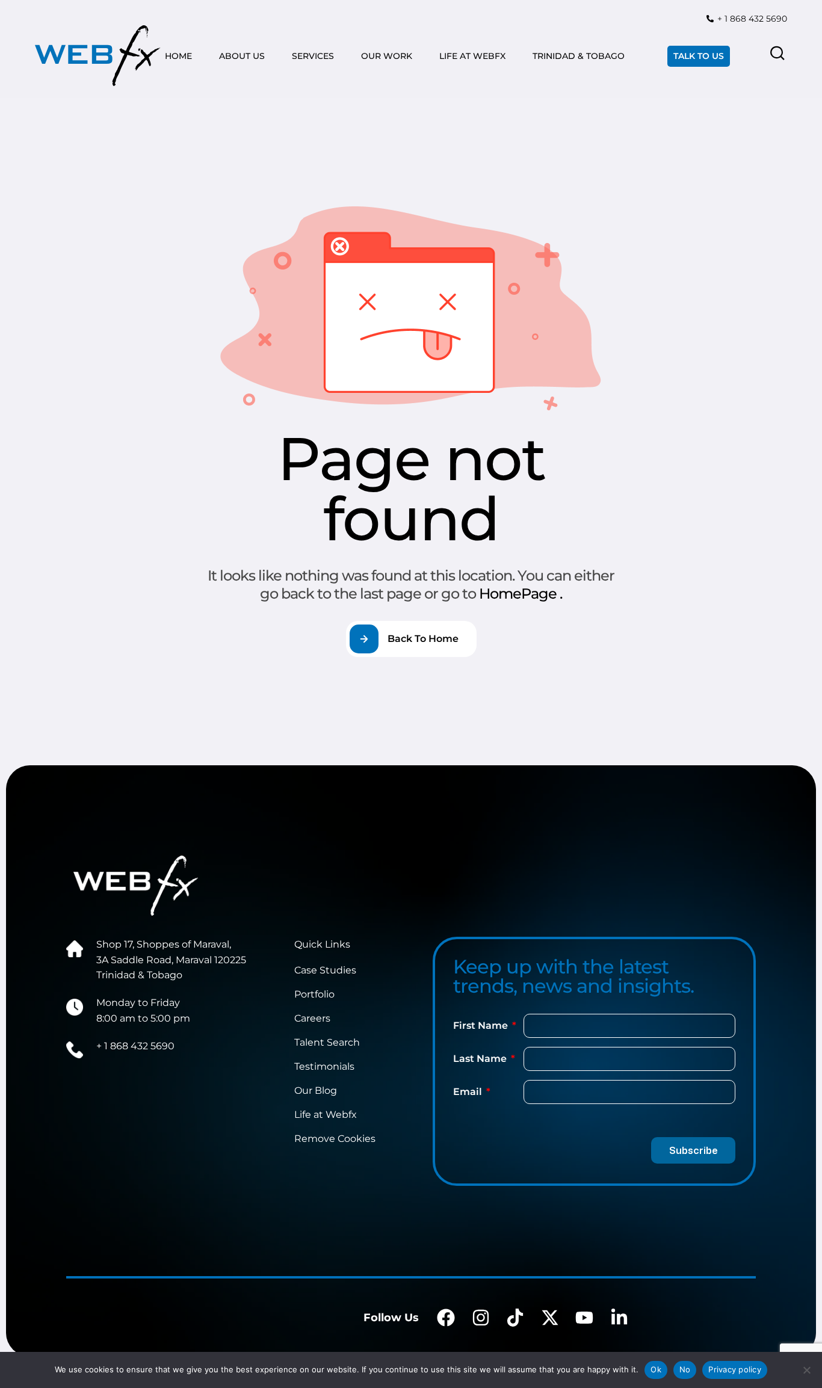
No (685, 1369)
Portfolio (314, 994)
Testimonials (324, 1066)
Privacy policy (734, 1369)
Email (468, 1091)
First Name (481, 1025)
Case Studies (325, 970)
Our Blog (315, 1090)
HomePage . (520, 593)
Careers (312, 1018)
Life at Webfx (325, 1114)
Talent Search (327, 1042)
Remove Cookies (334, 1138)
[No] (807, 1370)
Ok (655, 1369)
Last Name (481, 1058)
